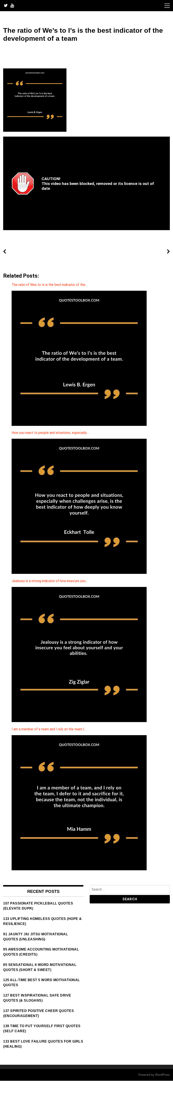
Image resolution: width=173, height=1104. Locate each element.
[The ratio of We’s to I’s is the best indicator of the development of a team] (34, 131)
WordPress (162, 1074)
